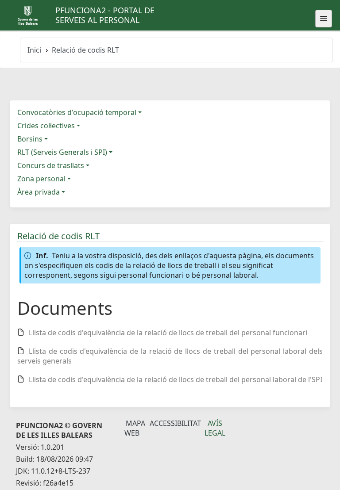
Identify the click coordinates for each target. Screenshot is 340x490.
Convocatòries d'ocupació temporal (76, 112)
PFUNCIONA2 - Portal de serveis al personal (105, 15)
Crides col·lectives (46, 125)
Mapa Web (134, 428)
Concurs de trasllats (50, 165)
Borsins (29, 139)
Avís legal (215, 428)
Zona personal (41, 179)
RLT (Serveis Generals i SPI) (62, 152)
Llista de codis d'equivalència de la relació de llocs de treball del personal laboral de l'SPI (175, 379)
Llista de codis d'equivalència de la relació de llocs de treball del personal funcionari (168, 332)
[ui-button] (323, 18)
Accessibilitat (175, 423)
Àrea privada (38, 192)
